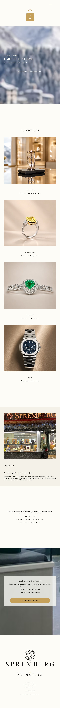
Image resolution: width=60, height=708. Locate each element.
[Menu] (51, 5)
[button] (30, 15)
